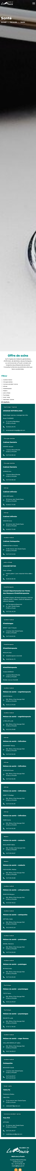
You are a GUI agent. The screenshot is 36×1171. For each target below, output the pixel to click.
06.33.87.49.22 (10, 902)
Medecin (5, 390)
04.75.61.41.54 (10, 611)
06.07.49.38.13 (10, 1051)
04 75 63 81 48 (20, 1164)
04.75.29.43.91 (10, 636)
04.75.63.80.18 (10, 455)
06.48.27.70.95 (10, 504)
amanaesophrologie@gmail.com (15, 430)
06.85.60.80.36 (10, 579)
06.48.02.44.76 (10, 426)
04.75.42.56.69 (10, 952)
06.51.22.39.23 (10, 1001)
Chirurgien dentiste (7, 382)
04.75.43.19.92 (10, 554)
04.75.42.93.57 (10, 1076)
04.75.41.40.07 (10, 1130)
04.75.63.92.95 (10, 754)
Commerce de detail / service (10, 384)
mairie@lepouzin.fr (18, 1166)
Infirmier (5, 386)
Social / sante (6, 397)
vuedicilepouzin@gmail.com (14, 1134)
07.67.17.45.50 (10, 1026)
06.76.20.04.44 (10, 1078)
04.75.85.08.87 (10, 853)
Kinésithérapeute (7, 388)
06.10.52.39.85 (10, 729)
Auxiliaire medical (7, 379)
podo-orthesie (6, 393)
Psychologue (6, 395)
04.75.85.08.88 (10, 878)
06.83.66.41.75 (10, 659)
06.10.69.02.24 (10, 927)
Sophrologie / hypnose (8, 399)
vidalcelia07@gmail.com (13, 1106)
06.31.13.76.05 (10, 704)
